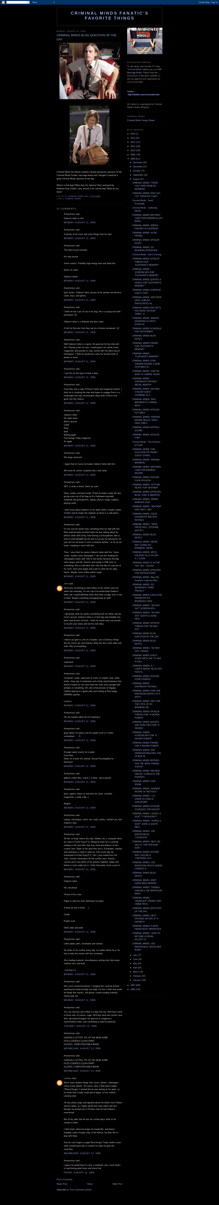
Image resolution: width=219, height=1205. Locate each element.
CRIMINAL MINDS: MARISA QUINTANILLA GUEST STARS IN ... (145, 321)
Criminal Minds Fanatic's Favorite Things (110, 15)
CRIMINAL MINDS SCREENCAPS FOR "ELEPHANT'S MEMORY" (145, 272)
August (136, 179)
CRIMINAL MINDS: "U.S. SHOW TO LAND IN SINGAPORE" (144, 799)
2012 (133, 142)
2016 (133, 134)
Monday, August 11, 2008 (80, 222)
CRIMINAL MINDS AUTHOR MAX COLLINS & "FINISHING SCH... (145, 855)
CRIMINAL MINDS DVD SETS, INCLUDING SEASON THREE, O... (146, 310)
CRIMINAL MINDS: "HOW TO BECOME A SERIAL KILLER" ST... (146, 936)
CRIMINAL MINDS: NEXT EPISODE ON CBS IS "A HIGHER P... (145, 918)
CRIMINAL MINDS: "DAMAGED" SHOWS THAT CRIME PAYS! (146, 901)
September (138, 175)
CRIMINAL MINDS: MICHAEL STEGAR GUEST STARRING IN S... (146, 392)
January (137, 980)
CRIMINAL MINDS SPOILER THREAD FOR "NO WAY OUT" (145, 626)
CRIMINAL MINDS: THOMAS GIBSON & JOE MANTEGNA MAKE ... (147, 890)
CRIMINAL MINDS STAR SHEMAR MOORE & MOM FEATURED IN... (146, 363)
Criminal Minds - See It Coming (146, 254)
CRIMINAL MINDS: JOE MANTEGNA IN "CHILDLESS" (143, 834)
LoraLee (67, 1078)
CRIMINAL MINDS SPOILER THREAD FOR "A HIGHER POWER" (146, 714)
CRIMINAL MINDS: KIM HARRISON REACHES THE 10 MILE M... (146, 753)
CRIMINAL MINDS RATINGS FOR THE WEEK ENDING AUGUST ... (145, 763)
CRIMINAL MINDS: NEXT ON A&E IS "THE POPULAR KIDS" (146, 844)
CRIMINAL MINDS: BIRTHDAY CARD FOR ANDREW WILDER (146, 470)
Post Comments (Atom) (81, 1190)
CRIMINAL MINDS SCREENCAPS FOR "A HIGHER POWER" (144, 735)
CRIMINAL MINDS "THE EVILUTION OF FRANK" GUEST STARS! (145, 452)
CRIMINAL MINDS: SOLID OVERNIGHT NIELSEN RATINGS (144, 517)
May (135, 963)
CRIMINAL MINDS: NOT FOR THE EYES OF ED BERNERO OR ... (146, 704)
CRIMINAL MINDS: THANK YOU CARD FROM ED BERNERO (145, 186)
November (138, 166)
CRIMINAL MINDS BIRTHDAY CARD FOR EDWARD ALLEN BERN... (147, 218)
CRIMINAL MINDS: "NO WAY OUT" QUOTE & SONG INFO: (146, 615)
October (137, 171)
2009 (133, 154)
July (135, 955)
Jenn (66, 583)
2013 (133, 138)
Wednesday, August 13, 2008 (82, 1048)
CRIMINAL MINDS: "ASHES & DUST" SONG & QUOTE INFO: (146, 824)
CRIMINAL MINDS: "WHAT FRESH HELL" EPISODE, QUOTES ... (145, 527)
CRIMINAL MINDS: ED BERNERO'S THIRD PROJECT (143, 587)
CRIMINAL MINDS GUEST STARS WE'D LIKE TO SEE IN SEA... (146, 658)
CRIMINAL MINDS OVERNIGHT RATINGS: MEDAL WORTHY (144, 381)
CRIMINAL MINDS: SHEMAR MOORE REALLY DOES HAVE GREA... (146, 420)
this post (145, 75)
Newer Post (62, 1184)
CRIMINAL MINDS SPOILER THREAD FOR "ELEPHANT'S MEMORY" (145, 261)
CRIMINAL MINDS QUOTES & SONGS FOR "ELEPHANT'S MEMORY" (146, 282)
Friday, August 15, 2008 (79, 1172)
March (136, 972)
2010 (133, 150)
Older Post (117, 1184)
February (137, 976)
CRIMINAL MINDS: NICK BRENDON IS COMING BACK (144, 402)
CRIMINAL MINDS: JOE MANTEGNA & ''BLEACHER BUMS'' (146, 946)
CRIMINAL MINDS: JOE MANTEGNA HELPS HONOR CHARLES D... (147, 865)
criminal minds (73, 199)
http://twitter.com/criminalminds (144, 94)
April (135, 967)
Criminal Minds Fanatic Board (141, 120)
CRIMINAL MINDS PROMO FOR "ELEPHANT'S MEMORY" (145, 346)
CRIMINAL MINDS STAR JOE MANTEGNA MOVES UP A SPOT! (146, 694)
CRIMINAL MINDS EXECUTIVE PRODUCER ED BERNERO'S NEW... (147, 598)
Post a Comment (64, 1179)
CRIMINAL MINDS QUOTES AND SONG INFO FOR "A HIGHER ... (145, 725)
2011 (133, 146)
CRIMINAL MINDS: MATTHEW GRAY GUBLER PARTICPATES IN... (146, 300)
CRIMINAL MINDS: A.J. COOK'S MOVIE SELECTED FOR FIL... (147, 669)
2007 (133, 985)
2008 (133, 159)
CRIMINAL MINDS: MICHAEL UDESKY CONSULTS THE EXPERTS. (146, 774)
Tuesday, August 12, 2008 (80, 1026)
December (138, 162)
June (135, 959)
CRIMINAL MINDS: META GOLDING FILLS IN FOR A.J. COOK (145, 555)
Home (90, 1184)
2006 (133, 989)
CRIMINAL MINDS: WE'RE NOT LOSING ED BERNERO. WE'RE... (144, 545)
